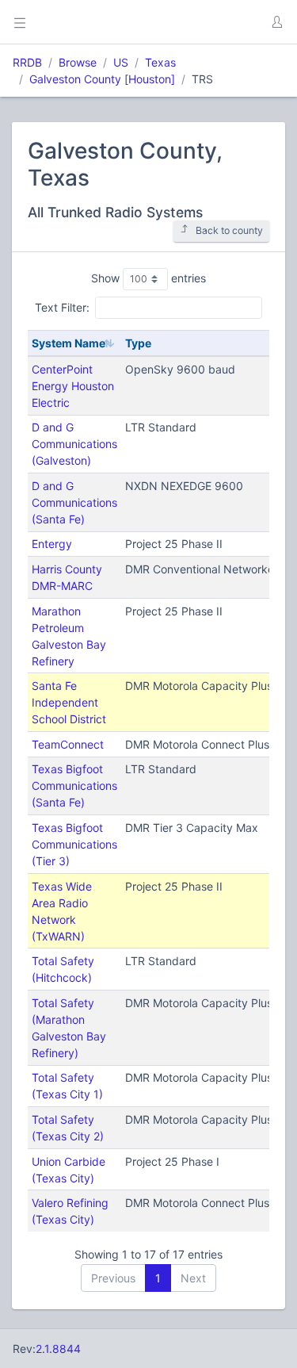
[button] (276, 22)
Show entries (148, 278)
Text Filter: (62, 307)
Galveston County (75, 79)
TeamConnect (68, 744)
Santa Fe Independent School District (69, 702)
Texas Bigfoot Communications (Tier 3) (74, 844)
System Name (68, 343)
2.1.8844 (58, 1348)
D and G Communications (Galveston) (74, 443)
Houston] (151, 79)
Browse (78, 62)
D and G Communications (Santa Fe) (74, 502)
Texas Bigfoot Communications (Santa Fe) (74, 785)
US (120, 62)
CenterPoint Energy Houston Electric (73, 385)
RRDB (27, 62)
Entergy (52, 543)
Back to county (229, 230)
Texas (160, 62)
